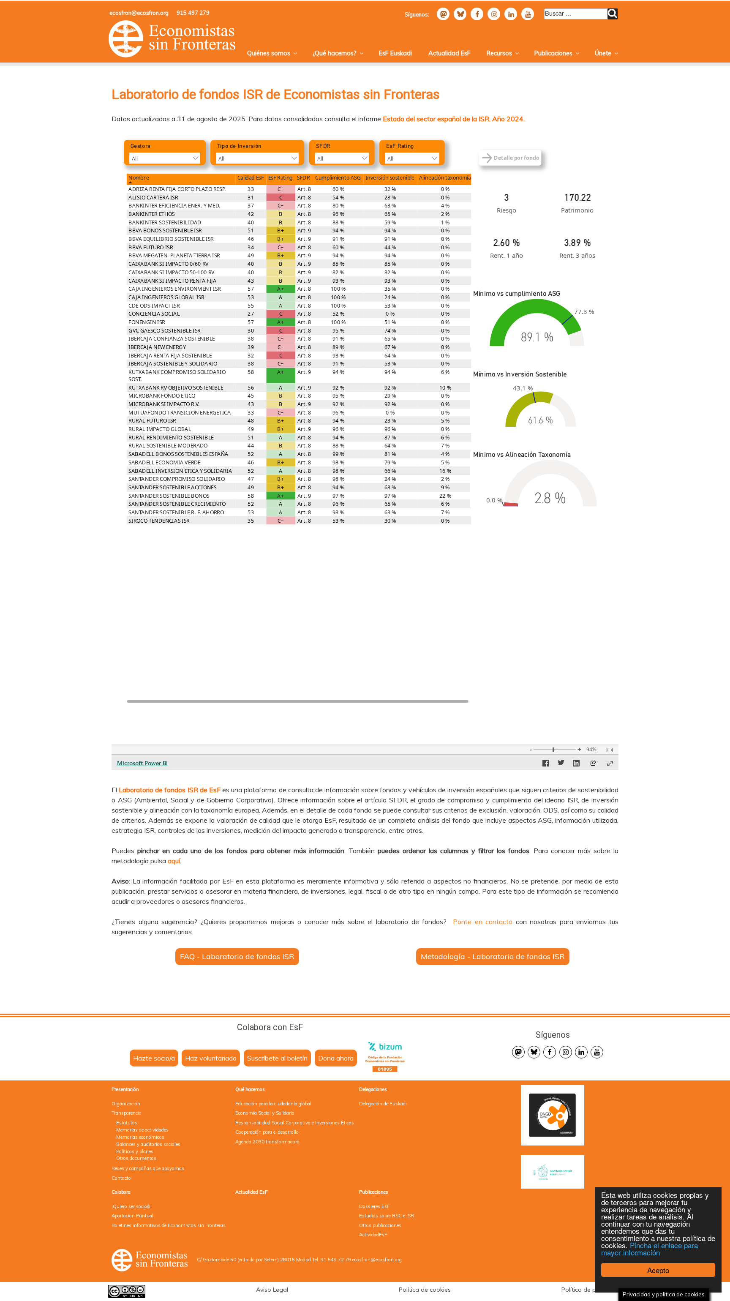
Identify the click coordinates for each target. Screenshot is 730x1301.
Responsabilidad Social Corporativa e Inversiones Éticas (294, 1123)
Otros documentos (136, 1158)
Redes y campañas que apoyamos (148, 1168)
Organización (126, 1104)
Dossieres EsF (374, 1206)
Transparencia (127, 1113)
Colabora (121, 1192)
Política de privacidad (591, 1289)
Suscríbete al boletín (277, 1058)
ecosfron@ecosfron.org (139, 12)
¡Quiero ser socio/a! (132, 1206)
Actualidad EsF (449, 53)
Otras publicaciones (380, 1225)
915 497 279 (193, 12)
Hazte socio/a (154, 1058)
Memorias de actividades (142, 1130)
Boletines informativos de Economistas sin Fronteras (169, 1225)
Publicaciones (553, 53)
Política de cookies (425, 1289)
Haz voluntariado (211, 1058)
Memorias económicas (140, 1137)
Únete (603, 53)
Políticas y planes (134, 1151)
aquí (174, 860)
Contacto (121, 1178)
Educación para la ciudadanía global (273, 1104)
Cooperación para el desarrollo (267, 1132)
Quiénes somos (268, 53)
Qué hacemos (250, 1089)
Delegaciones (373, 1089)
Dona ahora (336, 1058)
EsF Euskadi (395, 53)
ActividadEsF (373, 1235)
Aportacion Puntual (132, 1216)
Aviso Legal (272, 1289)
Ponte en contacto (482, 921)
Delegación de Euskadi (383, 1104)
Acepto (658, 1270)
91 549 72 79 (336, 1260)
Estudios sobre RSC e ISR (386, 1216)
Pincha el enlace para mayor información (649, 1248)
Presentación (125, 1089)
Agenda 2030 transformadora (267, 1142)
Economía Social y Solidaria (264, 1113)
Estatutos (126, 1123)
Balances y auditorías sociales (148, 1144)
